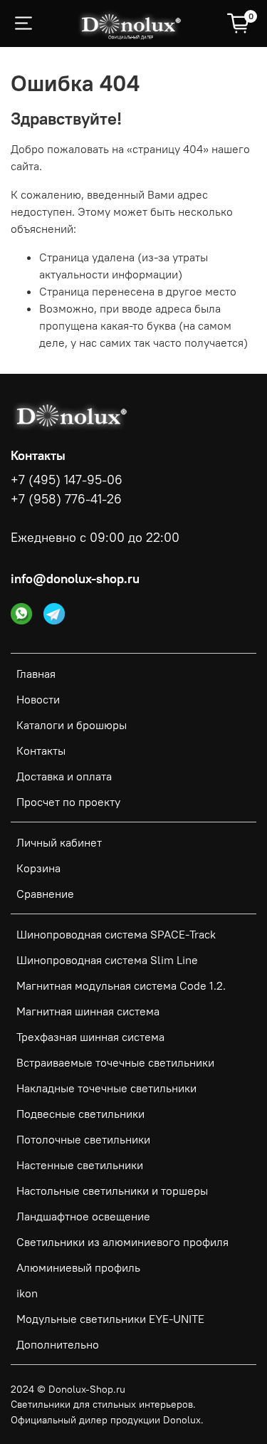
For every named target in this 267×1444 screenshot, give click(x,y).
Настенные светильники (79, 1165)
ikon (27, 1293)
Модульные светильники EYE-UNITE (110, 1319)
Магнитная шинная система (87, 1011)
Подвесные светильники (80, 1113)
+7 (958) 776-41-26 (66, 499)
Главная (36, 673)
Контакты (41, 750)
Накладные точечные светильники (106, 1088)
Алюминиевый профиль (78, 1267)
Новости (38, 699)
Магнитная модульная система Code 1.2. (121, 985)
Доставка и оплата (64, 776)
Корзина (38, 868)
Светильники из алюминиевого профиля (122, 1242)
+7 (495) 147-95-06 (66, 480)
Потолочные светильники (83, 1139)
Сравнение (45, 893)
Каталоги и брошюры (71, 725)
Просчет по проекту (68, 802)
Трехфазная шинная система (90, 1037)
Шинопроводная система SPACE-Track (116, 934)
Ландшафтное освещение (83, 1216)
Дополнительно (57, 1344)
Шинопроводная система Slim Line (107, 960)
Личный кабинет (59, 842)
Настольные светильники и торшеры (112, 1190)
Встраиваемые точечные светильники (115, 1062)
